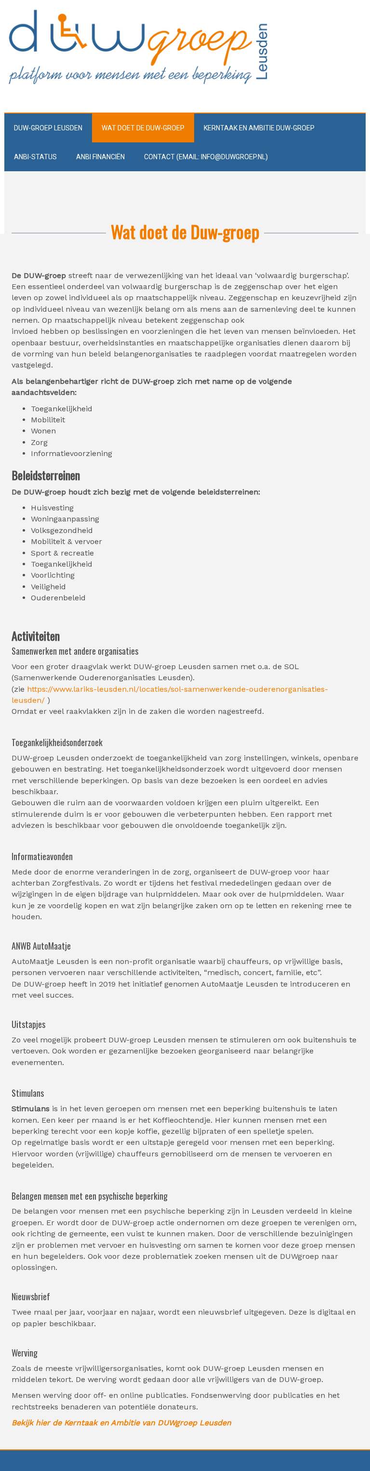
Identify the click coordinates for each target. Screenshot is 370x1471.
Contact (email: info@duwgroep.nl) (206, 157)
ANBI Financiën (100, 157)
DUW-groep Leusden (48, 128)
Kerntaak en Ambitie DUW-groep (259, 128)
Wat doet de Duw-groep (143, 128)
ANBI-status (35, 157)
